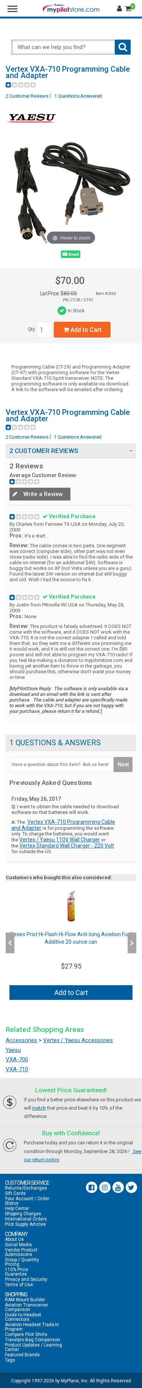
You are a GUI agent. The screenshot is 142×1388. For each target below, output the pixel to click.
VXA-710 (17, 1069)
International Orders (26, 1219)
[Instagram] (105, 1187)
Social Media (18, 1244)
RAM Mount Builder (25, 1299)
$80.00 (69, 293)
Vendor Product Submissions (21, 1252)
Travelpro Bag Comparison (32, 1339)
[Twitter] (131, 1187)
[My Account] (120, 8)
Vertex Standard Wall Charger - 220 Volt (66, 846)
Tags (10, 1360)
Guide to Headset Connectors (23, 1317)
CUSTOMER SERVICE (27, 1183)
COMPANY (16, 1234)
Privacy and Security (26, 1279)
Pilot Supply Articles (25, 1224)
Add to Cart (85, 329)
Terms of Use (19, 1284)
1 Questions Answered (78, 96)
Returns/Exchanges (26, 1188)
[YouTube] (118, 1187)
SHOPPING (16, 1294)
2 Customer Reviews (27, 96)
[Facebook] (91, 1187)
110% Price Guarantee (16, 1271)
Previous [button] (10, 943)
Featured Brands (22, 1355)
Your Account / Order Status (27, 1200)
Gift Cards (15, 1193)
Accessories (21, 1040)
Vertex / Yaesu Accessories (78, 1040)
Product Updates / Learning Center (33, 1347)
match (39, 1108)
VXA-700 (17, 1059)
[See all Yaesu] (32, 128)
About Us (14, 1239)
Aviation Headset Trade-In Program (32, 1326)
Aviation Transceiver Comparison (26, 1307)
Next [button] (132, 943)
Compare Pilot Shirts (26, 1334)
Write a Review (42, 494)
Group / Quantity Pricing (22, 1262)
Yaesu (13, 1050)
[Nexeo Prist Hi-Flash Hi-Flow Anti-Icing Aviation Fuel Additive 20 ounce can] (71, 906)
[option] (71, 943)
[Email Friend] (70, 255)
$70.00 (69, 280)
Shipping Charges (23, 1213)
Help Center (17, 1208)
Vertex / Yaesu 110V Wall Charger (59, 840)
